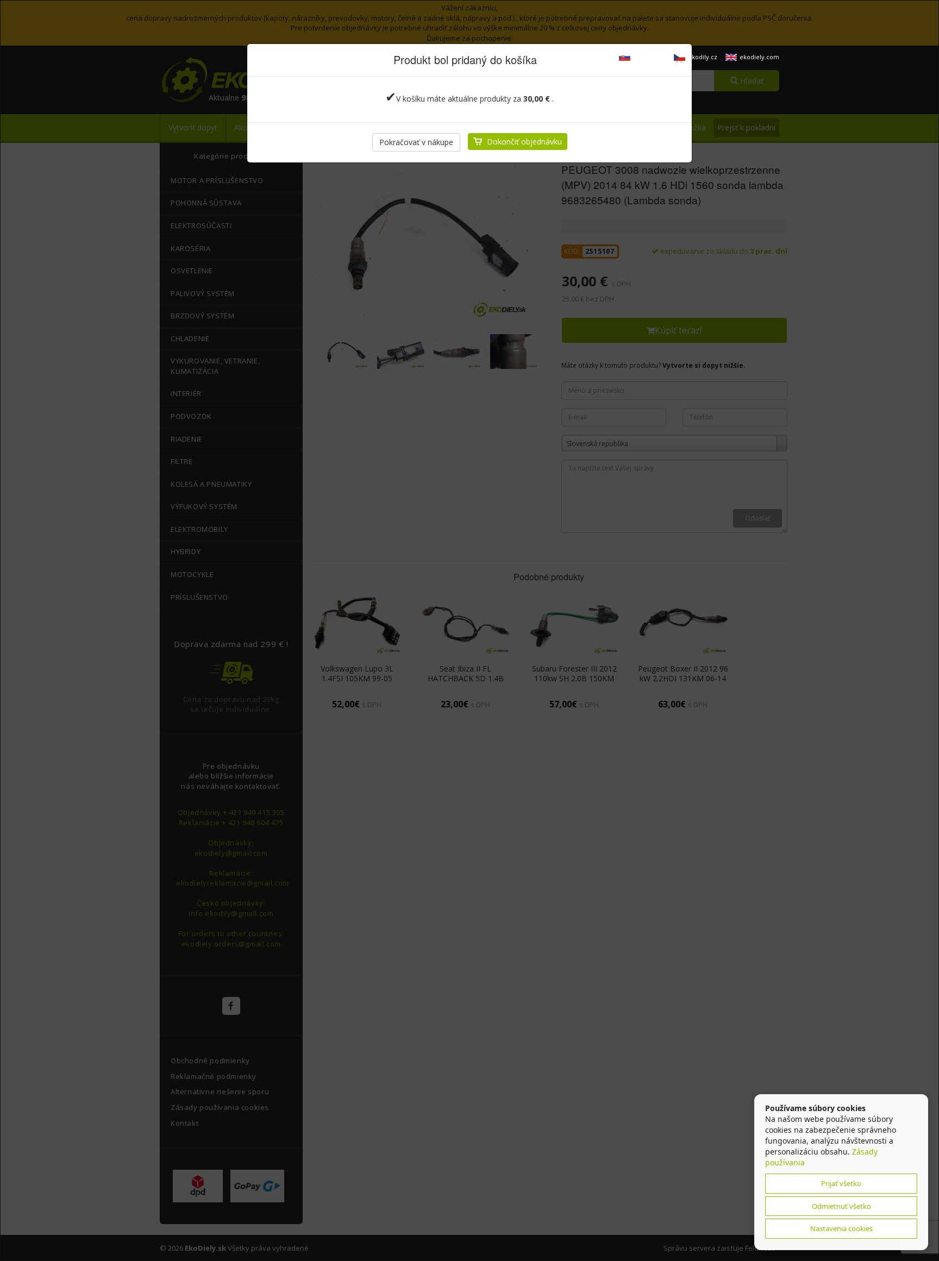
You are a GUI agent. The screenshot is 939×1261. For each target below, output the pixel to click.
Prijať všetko (841, 1183)
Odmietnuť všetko (841, 1206)
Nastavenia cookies (841, 1228)
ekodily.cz (702, 57)
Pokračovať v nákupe (416, 142)
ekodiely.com (759, 57)
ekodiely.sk (649, 57)
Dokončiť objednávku (524, 141)
